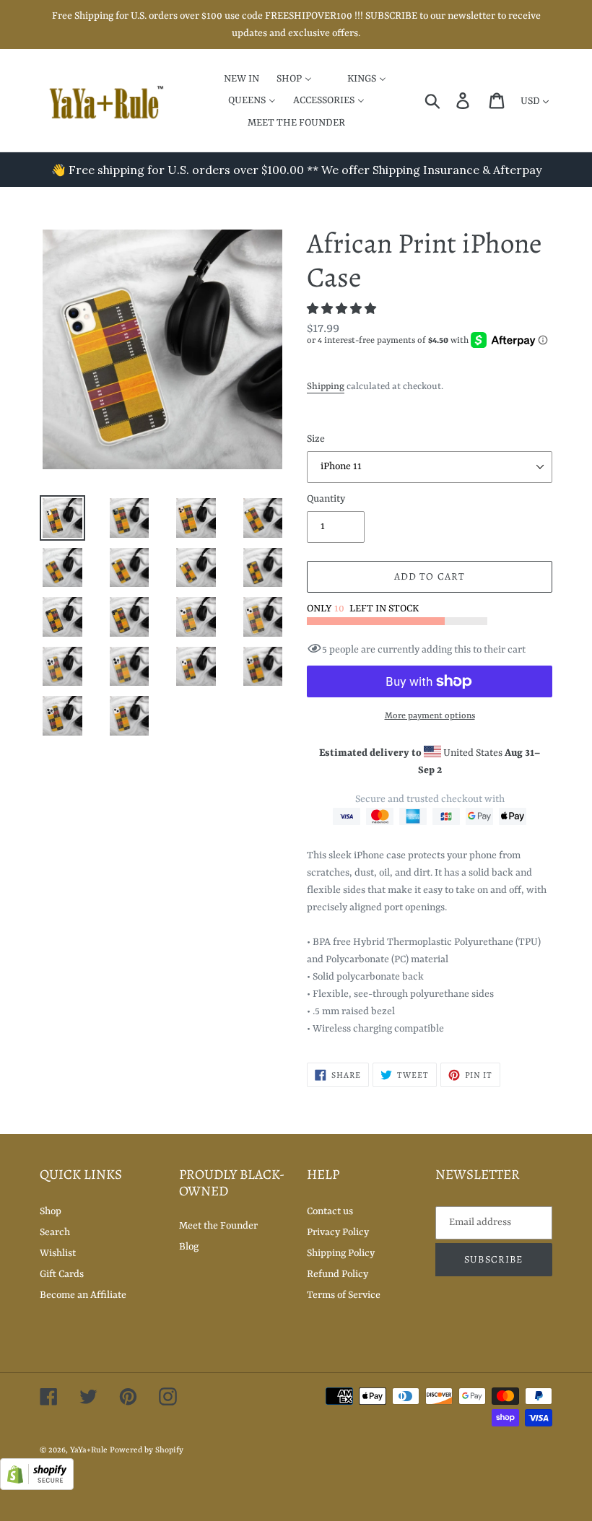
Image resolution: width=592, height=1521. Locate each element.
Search (55, 1232)
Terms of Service (343, 1295)
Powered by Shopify (146, 1450)
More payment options (430, 716)
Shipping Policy (341, 1253)
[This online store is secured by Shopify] (37, 1487)
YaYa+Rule (89, 1450)
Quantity (326, 499)
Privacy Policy (338, 1232)
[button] (342, 309)
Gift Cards (62, 1274)
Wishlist (58, 1253)
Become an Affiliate (83, 1295)
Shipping (325, 386)
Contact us (330, 1211)
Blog (189, 1246)
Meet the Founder (218, 1226)
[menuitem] (232, 78)
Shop (50, 1211)
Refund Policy (337, 1274)
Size (316, 439)
